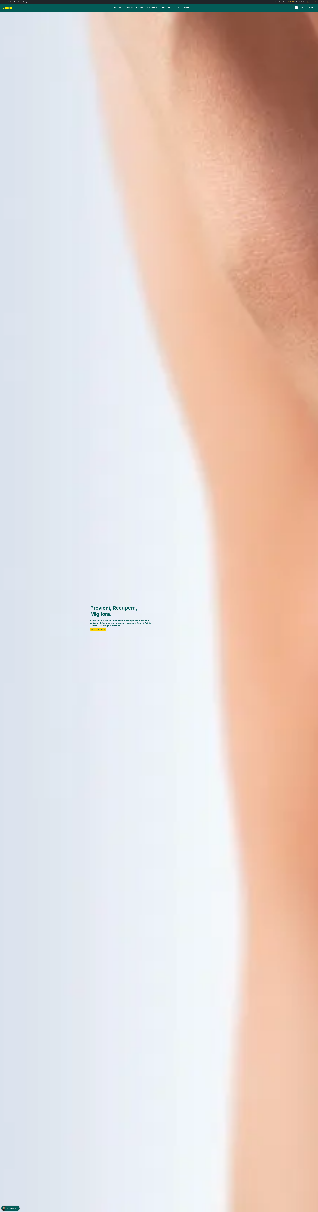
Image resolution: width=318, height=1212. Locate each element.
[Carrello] (291, 7)
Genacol (127, 8)
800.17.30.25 (291, 2)
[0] (291, 7)
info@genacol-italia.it (310, 2)
